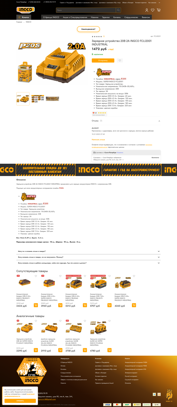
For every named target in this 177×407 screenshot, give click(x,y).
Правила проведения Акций (104, 383)
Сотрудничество (131, 17)
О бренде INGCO (51, 17)
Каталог (25, 17)
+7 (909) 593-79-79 (49, 2)
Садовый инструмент (131, 380)
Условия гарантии (141, 3)
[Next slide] (85, 62)
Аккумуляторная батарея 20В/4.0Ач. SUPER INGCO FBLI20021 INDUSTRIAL (49, 297)
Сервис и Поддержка (67, 3)
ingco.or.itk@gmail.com (46, 399)
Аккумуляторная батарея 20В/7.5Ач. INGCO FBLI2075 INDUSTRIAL (97, 297)
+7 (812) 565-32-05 (34, 2)
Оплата (63, 366)
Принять (20, 401)
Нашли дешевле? (88, 29)
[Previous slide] (19, 62)
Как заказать (152, 3)
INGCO (28, 22)
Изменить (120, 152)
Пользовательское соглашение (71, 376)
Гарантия (105, 17)
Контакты (117, 17)
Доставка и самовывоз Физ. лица (86, 3)
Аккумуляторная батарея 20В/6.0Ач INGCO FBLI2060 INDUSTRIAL (72, 297)
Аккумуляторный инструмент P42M (136, 362)
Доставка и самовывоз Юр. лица (109, 3)
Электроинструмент (131, 373)
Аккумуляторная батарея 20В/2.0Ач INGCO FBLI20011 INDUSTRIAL (23, 297)
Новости (63, 383)
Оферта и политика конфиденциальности (74, 380)
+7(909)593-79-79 (40, 393)
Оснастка (128, 383)
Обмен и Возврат (127, 3)
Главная (19, 22)
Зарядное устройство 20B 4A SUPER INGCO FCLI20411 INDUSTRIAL (24, 341)
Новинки (94, 17)
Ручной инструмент (131, 376)
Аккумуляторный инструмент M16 (135, 369)
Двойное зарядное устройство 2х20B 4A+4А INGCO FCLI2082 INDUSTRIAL (73, 342)
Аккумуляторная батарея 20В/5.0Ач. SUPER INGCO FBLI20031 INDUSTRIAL (123, 297)
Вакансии (146, 17)
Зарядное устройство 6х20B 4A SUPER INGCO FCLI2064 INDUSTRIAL (97, 342)
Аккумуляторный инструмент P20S (136, 366)
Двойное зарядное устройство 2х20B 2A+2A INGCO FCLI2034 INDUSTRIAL (49, 342)
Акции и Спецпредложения (75, 17)
